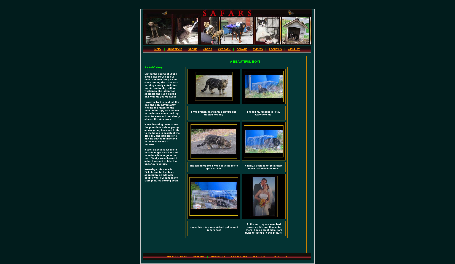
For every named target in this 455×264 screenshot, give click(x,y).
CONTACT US (279, 256)
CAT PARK (224, 49)
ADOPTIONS (174, 49)
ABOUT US (275, 49)
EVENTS (258, 49)
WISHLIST (294, 49)
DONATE (242, 49)
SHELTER (199, 256)
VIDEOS (207, 49)
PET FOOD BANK (177, 256)
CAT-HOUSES (239, 256)
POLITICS (259, 256)
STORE (192, 49)
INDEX (157, 49)
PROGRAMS (218, 256)
